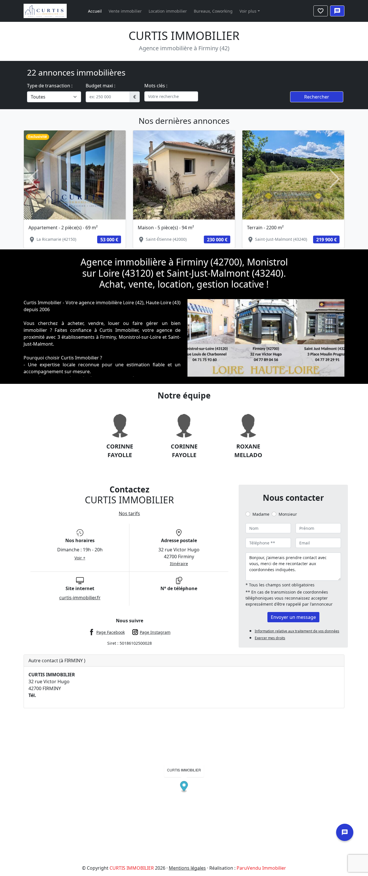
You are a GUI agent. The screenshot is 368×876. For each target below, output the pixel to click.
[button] (33, 179)
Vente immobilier (125, 11)
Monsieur (288, 514)
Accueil (95, 11)
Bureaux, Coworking (213, 11)
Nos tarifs (129, 513)
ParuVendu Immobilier (261, 868)
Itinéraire (179, 563)
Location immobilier (168, 11)
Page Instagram (155, 632)
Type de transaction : (49, 85)
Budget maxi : (100, 85)
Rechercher (316, 97)
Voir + (79, 558)
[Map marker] (184, 787)
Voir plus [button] (247, 11)
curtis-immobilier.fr (80, 597)
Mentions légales (187, 868)
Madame (260, 514)
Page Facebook (110, 632)
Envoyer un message (293, 617)
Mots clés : (155, 85)
